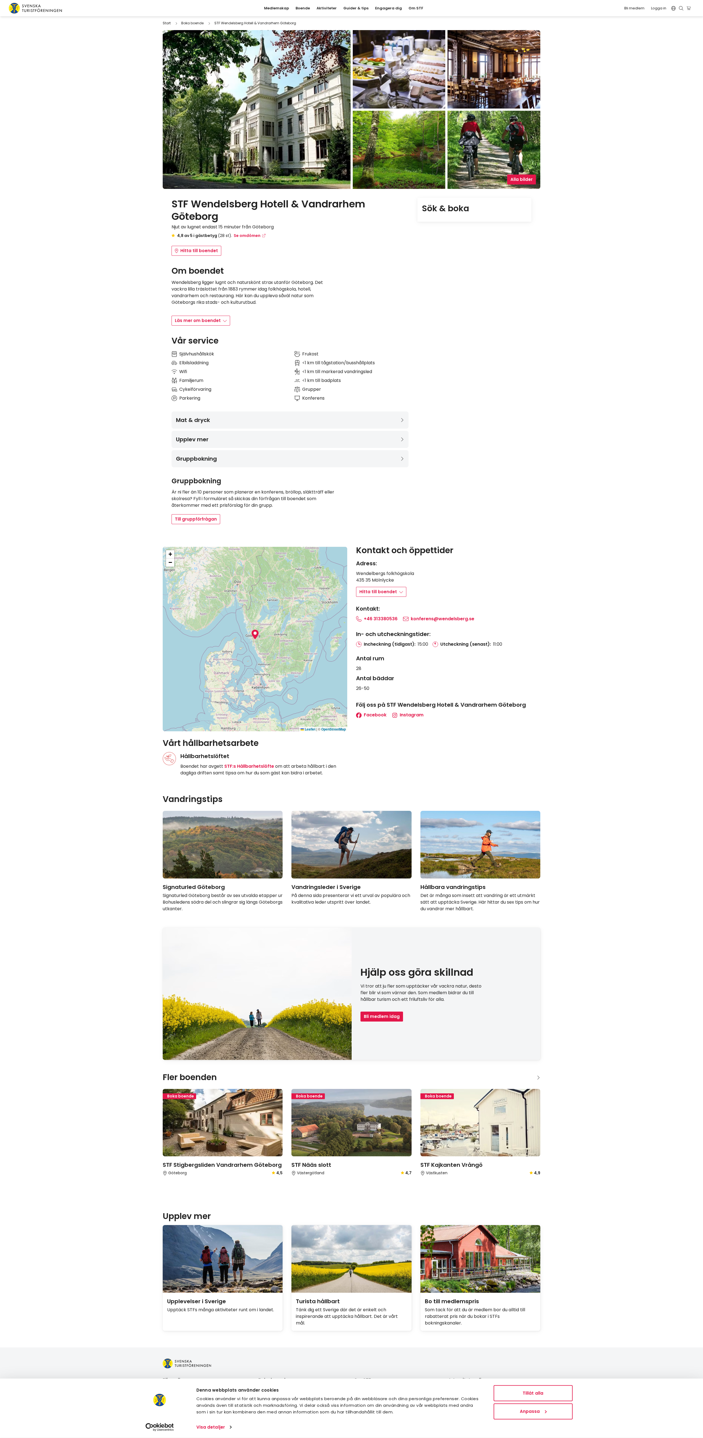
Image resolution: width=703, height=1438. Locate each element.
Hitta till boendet (199, 251)
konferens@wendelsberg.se (442, 619)
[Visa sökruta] (681, 8)
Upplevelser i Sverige (196, 1301)
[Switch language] (673, 8)
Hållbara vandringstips (453, 887)
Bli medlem (634, 8)
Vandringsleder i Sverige (326, 887)
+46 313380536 (380, 619)
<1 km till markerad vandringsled (337, 371)
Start (167, 23)
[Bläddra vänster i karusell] (529, 799)
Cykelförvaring (195, 389)
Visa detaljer (210, 1427)
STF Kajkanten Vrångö (451, 1165)
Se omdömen (247, 235)
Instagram (411, 715)
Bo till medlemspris (452, 1301)
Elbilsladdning (194, 363)
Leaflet (309, 729)
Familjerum (191, 380)
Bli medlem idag (382, 1016)
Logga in (658, 8)
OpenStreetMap (333, 729)
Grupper (311, 389)
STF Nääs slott (311, 1165)
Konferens (313, 398)
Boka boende (192, 23)
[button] (255, 634)
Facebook (374, 715)
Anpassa (530, 1411)
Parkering (189, 398)
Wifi (183, 371)
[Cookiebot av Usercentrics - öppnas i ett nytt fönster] (159, 1427)
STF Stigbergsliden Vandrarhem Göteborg (222, 1165)
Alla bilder (521, 179)
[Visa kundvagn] (689, 8)
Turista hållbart (318, 1301)
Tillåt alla (533, 1393)
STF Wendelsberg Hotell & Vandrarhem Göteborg (255, 23)
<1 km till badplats (321, 380)
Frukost (310, 354)
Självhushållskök (196, 354)
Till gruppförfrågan (196, 519)
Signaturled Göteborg (194, 887)
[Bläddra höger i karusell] (538, 799)
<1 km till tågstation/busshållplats (338, 363)
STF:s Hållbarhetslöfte (249, 766)
